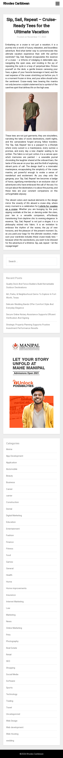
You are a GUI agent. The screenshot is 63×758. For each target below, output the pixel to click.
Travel (9, 707)
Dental (9, 509)
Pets (8, 634)
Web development (14, 727)
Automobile (11, 469)
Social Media (12, 674)
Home (9, 581)
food (8, 555)
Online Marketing (14, 628)
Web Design (11, 720)
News (9, 621)
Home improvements (16, 588)
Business (10, 482)
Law (8, 608)
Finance (10, 542)
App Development (14, 456)
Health (9, 575)
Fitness (9, 548)
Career (9, 489)
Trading (9, 701)
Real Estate (11, 648)
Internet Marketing (15, 601)
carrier (9, 495)
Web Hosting (12, 734)
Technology (11, 694)
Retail (8, 654)
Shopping (10, 668)
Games (9, 562)
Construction (12, 502)
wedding (10, 740)
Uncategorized (13, 714)
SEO (8, 661)
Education (11, 522)
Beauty (9, 475)
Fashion (10, 535)
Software (10, 681)
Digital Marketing (14, 515)
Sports (9, 687)
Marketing (11, 615)
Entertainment (13, 528)
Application (11, 462)
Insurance (11, 595)
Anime (9, 449)
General (9, 568)
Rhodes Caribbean (16, 3)
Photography (12, 641)
